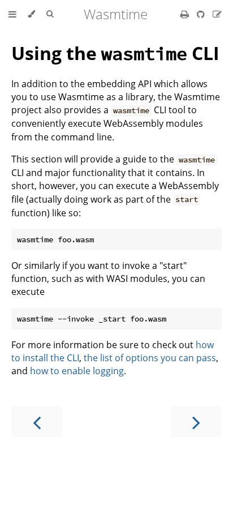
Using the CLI (115, 53)
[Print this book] (186, 14)
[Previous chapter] (36, 421)
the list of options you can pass (150, 358)
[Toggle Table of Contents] (12, 14)
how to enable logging (77, 371)
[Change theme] (31, 14)
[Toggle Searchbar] (50, 14)
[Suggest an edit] (217, 14)
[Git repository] (202, 14)
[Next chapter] (196, 421)
